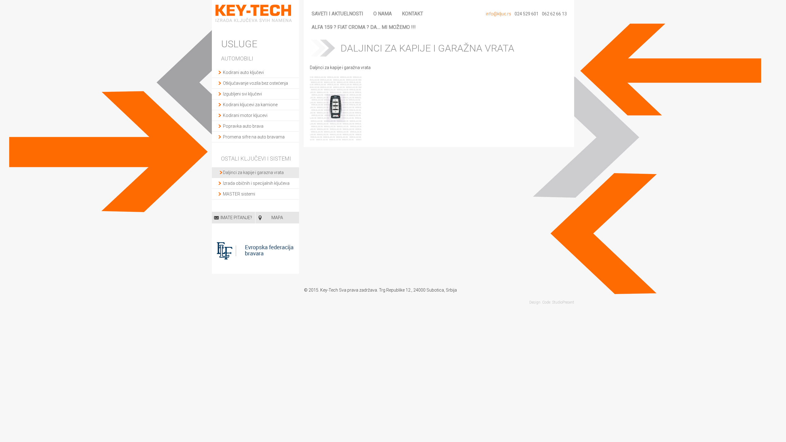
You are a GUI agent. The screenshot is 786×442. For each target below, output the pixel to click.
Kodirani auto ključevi (243, 72)
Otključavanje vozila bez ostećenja (255, 83)
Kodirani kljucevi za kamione (250, 104)
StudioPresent (563, 302)
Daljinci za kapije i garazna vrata (253, 172)
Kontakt (412, 14)
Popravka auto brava (243, 126)
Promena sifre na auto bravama (254, 136)
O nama (382, 14)
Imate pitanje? (236, 217)
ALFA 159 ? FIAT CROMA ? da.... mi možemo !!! (364, 27)
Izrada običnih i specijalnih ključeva (256, 183)
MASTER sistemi (239, 194)
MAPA (277, 217)
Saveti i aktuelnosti (337, 14)
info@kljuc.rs (498, 13)
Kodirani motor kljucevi (245, 115)
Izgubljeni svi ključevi (242, 93)
